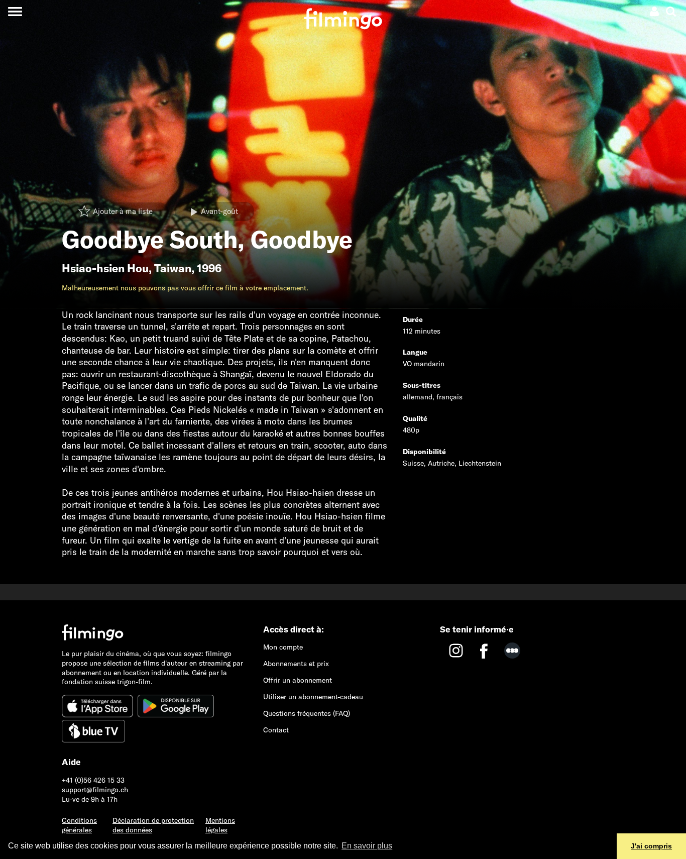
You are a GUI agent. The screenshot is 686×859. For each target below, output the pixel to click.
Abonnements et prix (296, 663)
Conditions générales (79, 825)
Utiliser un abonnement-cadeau (313, 696)
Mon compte (283, 647)
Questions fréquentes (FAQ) (306, 713)
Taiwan (172, 268)
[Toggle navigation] (15, 11)
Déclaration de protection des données (153, 825)
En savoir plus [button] (366, 845)
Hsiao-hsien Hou (105, 268)
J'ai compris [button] (651, 846)
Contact (276, 729)
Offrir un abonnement (297, 680)
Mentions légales (220, 825)
